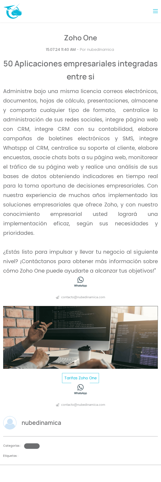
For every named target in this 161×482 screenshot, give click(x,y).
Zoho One (32, 446)
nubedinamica (100, 49)
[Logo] (12, 11)
